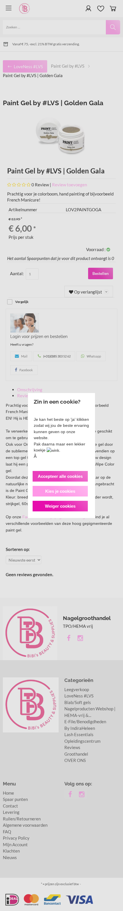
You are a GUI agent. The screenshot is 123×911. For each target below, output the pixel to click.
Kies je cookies (60, 491)
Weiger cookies (60, 506)
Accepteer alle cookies (60, 476)
